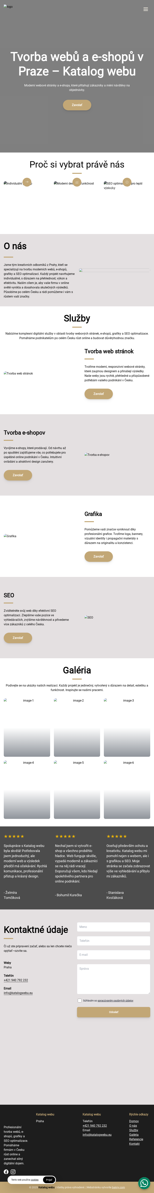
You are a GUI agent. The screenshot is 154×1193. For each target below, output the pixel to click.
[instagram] (13, 1171)
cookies (34, 1180)
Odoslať (113, 1012)
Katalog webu (46, 1187)
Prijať (49, 1179)
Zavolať (77, 105)
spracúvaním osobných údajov (115, 1000)
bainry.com (118, 1187)
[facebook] (6, 1171)
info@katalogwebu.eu (18, 993)
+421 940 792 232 (16, 980)
